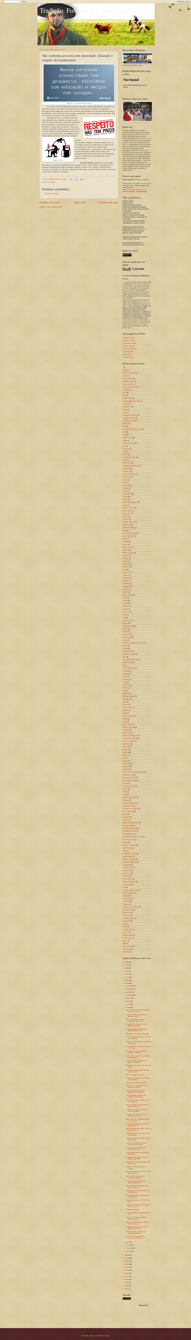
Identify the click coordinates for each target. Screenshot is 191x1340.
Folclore (125, 623)
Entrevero (126, 564)
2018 (126, 1255)
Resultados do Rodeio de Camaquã (137, 1034)
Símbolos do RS (128, 867)
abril (128, 1242)
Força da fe (126, 634)
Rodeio (125, 842)
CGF (124, 435)
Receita (125, 814)
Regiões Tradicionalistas (130, 822)
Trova (124, 924)
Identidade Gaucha (129, 654)
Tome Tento (126, 901)
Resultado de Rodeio (129, 828)
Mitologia (125, 710)
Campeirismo (127, 406)
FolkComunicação (128, 626)
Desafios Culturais (128, 508)
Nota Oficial (126, 744)
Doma (124, 530)
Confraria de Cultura (129, 340)
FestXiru (125, 609)
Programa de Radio (129, 803)
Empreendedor (127, 547)
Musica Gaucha (128, 724)
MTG (124, 718)
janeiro (129, 1251)
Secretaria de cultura (129, 853)
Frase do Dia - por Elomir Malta (136, 1083)
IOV (124, 665)
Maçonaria (126, 688)
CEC (124, 426)
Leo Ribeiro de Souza (129, 349)
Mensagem (126, 699)
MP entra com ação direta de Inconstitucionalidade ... (135, 1177)
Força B (125, 631)
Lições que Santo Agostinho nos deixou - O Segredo (136, 1061)
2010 (126, 1279)
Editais (125, 539)
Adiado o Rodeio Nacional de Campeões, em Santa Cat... (136, 1091)
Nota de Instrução (128, 741)
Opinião (52, 182)
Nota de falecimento (129, 738)
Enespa (125, 561)
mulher (125, 721)
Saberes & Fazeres (129, 845)
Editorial (125, 541)
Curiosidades (127, 494)
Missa (124, 702)
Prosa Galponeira (128, 351)
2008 (126, 1286)
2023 (126, 971)
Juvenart (125, 671)
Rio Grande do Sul (128, 839)
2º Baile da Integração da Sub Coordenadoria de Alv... (135, 1181)
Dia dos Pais (127, 513)
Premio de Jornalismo (130, 797)
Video (124, 943)
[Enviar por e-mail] (75, 179)
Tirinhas (125, 896)
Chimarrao (126, 449)
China (124, 451)
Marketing (126, 693)
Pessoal (125, 783)
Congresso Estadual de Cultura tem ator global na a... (137, 1124)
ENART (125, 550)
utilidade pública (128, 935)
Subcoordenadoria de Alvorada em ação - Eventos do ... (137, 1186)
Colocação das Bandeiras (131, 466)
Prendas (125, 800)
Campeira (126, 404)
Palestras (126, 763)
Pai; (124, 758)
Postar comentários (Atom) (54, 207)
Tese (124, 887)
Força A (125, 629)
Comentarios (127, 468)
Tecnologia (126, 876)
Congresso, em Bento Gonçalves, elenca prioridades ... (137, 1110)
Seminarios (126, 865)
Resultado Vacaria (128, 834)
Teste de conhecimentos (130, 890)
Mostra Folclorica (128, 716)
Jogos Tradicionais (129, 668)
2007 (126, 1289)
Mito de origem (127, 707)
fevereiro (130, 1248)
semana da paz (127, 856)
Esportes (125, 575)
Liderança (126, 679)
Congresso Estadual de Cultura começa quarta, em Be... (136, 1143)
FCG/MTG (126, 578)
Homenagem (127, 651)
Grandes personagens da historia (133, 643)
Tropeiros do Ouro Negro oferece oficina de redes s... (136, 1015)
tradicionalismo (127, 910)
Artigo (124, 392)
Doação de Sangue (129, 527)
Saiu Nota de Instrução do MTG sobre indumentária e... (138, 1172)
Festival (125, 603)
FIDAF (125, 615)
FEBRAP (125, 581)
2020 (126, 980)
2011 (126, 1276)
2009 (126, 1282)
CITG (124, 460)
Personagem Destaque (130, 780)
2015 (126, 1264)
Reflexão (125, 820)
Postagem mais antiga (108, 202)
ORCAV (125, 755)
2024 (126, 968)
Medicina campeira (129, 696)
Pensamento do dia (129, 777)
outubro (129, 992)
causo (124, 412)
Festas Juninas (127, 595)
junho (128, 1004)
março (129, 1245)
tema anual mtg (128, 879)
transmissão (126, 915)
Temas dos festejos (129, 881)
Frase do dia (127, 637)
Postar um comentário (52, 193)
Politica (125, 792)
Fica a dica (126, 612)
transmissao (126, 912)
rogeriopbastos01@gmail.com (136, 189)
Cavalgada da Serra (129, 418)
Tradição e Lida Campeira (131, 907)
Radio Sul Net (127, 354)
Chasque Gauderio (128, 337)
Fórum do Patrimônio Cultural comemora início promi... (135, 1237)
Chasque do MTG (128, 443)
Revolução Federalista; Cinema (133, 837)
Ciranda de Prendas (129, 457)
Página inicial (79, 202)
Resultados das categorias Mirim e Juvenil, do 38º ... (137, 1071)
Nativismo (126, 730)
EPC (124, 570)
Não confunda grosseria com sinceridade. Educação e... (135, 1020)
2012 (126, 1273)
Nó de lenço (126, 733)
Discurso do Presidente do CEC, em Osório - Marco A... (137, 1223)
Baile (124, 395)
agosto (129, 998)
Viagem (125, 941)
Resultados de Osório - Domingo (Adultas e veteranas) (136, 1052)
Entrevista (126, 567)
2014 (126, 1267)
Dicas (124, 516)
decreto (125, 505)
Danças (125, 499)
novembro (130, 989)
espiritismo (126, 572)
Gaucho (125, 640)
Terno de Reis (127, 884)
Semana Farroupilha (129, 862)
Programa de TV (128, 806)
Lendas (125, 676)
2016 (126, 1261)
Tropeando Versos (128, 918)
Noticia (125, 747)
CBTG (125, 423)
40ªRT (125, 370)
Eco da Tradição (128, 536)
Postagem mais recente (50, 202)
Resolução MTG (128, 825)
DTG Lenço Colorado (129, 533)
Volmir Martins (127, 946)
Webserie (126, 952)
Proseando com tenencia (130, 808)
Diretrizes (126, 519)
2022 (126, 974)
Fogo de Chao (127, 620)
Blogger (106, 1335)
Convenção (126, 477)
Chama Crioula (127, 437)
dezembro (130, 986)
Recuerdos (126, 817)
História (125, 648)
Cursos (125, 496)
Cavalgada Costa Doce (130, 415)
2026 (126, 962)
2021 (126, 977)
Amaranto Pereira (128, 381)
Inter (124, 657)
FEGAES (126, 589)
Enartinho (126, 556)
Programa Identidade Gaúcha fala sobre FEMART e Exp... (137, 1030)
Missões (125, 704)
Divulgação (126, 525)
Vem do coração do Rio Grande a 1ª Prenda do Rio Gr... (137, 1105)
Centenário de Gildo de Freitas (132, 429)
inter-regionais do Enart (130, 659)
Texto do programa (129, 893)
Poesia (125, 789)
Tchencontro (126, 873)
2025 (126, 965)
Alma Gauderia (127, 378)
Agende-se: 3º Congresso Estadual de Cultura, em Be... (138, 1205)
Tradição (125, 904)
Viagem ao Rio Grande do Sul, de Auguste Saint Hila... (137, 1025)
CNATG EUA (127, 463)
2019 (126, 983)
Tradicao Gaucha (128, 357)
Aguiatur (125, 376)
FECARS (125, 584)
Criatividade (126, 485)
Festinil (125, 598)
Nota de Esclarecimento (130, 735)
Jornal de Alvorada (128, 346)
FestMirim (126, 606)
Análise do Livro (128, 384)
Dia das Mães (127, 511)
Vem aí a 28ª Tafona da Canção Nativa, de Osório (136, 1218)
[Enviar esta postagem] (70, 179)
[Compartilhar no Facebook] (81, 179)
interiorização (127, 662)
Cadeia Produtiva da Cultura (131, 401)
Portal (124, 794)
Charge (125, 440)
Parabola (125, 766)
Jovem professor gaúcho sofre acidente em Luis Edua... (136, 1096)
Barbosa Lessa (127, 398)
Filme (124, 617)
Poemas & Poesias (129, 786)
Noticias (125, 749)
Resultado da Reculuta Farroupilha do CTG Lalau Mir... (138, 1196)
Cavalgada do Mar (128, 421)
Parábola (125, 769)
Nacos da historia (128, 727)
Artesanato (126, 390)
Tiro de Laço (127, 898)
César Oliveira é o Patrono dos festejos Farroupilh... (136, 1148)
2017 (126, 1258)
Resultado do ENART (129, 831)
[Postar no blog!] (77, 179)
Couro (124, 482)
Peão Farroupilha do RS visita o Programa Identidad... (136, 1232)
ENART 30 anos (128, 553)
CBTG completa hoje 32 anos (135, 1075)
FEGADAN (126, 586)
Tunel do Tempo (128, 929)
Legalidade (126, 674)
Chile (124, 446)
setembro (130, 995)
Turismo (125, 932)
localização (126, 685)
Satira (124, 851)
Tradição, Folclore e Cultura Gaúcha (88, 10)
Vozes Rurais (127, 949)
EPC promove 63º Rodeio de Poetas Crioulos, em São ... (137, 1010)
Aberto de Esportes (129, 373)
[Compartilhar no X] (79, 179)
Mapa (124, 690)
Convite (125, 480)
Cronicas (125, 488)
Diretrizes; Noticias (129, 522)
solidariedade (127, 870)
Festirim (125, 600)
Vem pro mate (127, 938)
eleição (125, 544)
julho (128, 1001)
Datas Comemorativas (130, 502)
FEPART (125, 592)
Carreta (125, 409)
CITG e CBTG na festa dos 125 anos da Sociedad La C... (138, 1056)
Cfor (124, 432)
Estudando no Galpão (129, 343)
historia (125, 645)
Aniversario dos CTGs (130, 387)
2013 (126, 1270)
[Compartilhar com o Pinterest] (83, 179)
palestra (125, 761)
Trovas (125, 926)
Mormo (125, 713)
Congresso (126, 471)
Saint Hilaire (126, 848)
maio (128, 1007)
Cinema (125, 454)
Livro (124, 682)
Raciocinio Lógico (128, 811)
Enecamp (126, 558)
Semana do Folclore (129, 859)
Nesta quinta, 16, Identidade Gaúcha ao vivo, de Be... (138, 1120)
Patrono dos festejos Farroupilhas (133, 772)
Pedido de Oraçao (128, 775)
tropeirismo (126, 921)
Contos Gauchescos (129, 474)
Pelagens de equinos (132, 1209)
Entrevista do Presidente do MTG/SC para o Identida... (138, 1078)
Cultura (125, 491)
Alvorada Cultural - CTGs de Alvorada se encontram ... (138, 1134)
